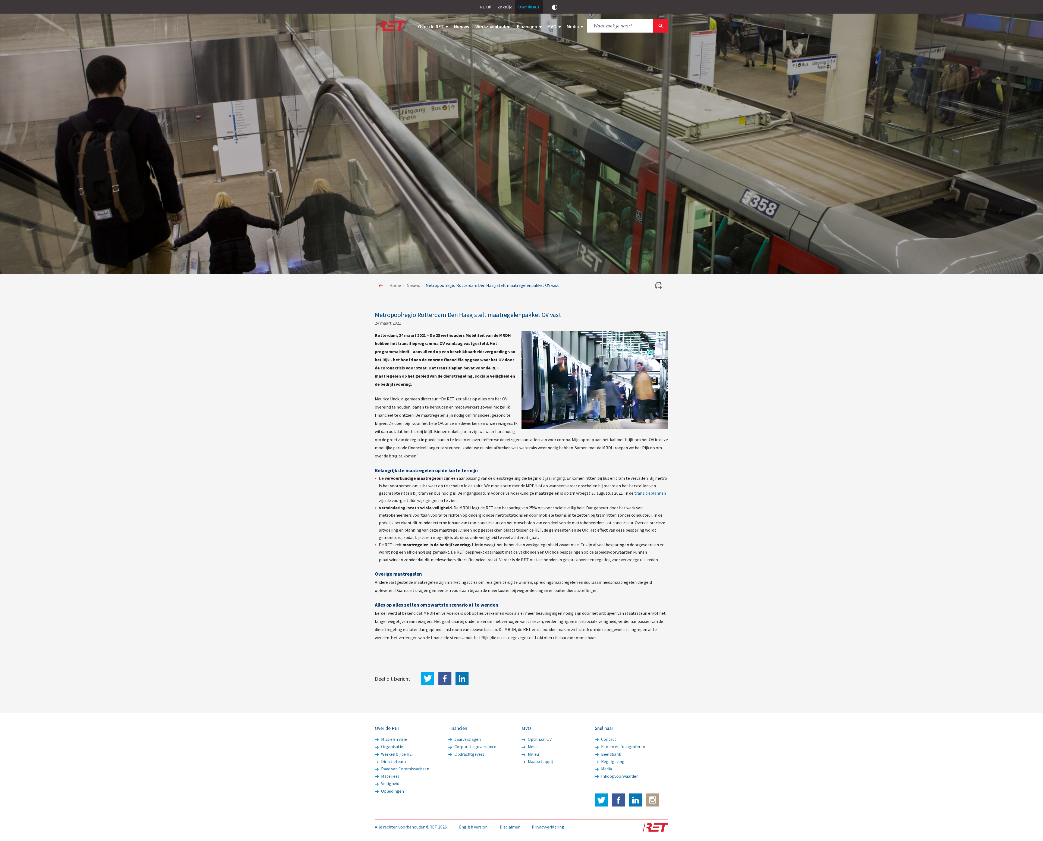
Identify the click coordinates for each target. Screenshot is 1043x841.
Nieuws (461, 26)
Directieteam (393, 761)
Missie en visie (393, 739)
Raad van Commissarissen (404, 768)
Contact (608, 739)
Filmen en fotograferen (622, 746)
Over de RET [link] (529, 7)
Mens (532, 746)
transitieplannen (650, 493)
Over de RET (431, 26)
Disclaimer (510, 827)
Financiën (527, 26)
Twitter (601, 800)
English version (473, 827)
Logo (390, 26)
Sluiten (660, 26)
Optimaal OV (539, 739)
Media (573, 26)
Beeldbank (610, 754)
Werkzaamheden (493, 26)
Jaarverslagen (467, 739)
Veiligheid (389, 783)
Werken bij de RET (397, 754)
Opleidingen (392, 791)
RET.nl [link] (485, 7)
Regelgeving (612, 761)
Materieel (389, 776)
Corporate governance (475, 746)
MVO (552, 26)
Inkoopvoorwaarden (619, 776)
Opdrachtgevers (469, 754)
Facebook (618, 800)
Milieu (533, 754)
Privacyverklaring (548, 827)
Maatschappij (540, 761)
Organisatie (391, 746)
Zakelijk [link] (505, 7)
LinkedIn (462, 678)
